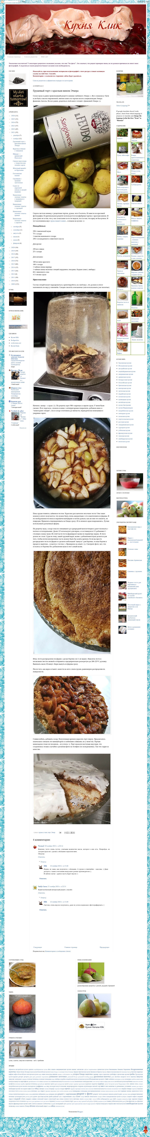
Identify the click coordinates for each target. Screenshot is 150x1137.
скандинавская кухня (126, 424)
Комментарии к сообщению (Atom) (58, 951)
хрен (73, 1104)
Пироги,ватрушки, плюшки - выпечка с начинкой (137, 240)
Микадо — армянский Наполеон (17, 156)
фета (136, 1101)
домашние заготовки (58, 1076)
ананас (74, 1069)
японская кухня (124, 441)
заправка (24, 1079)
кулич (67, 1084)
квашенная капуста (57, 1081)
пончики (103, 1091)
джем (30, 1077)
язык (49, 1106)
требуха (91, 1101)
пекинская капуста (100, 1089)
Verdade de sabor (17, 411)
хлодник (53, 1104)
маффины (39, 1086)
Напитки (134, 307)
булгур (129, 1072)
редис (47, 1094)
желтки (117, 1076)
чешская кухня (123, 436)
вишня (55, 1074)
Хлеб (119, 320)
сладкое (28, 1099)
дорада (91, 1077)
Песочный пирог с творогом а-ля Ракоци (134, 607)
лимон (132, 1084)
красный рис (40, 1084)
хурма (76, 1104)
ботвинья (70, 1072)
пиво (39, 1091)
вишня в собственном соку (65, 1074)
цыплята (93, 1104)
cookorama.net (16, 343)
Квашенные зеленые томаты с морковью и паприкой (19, 198)
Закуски (134, 140)
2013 (13, 271)
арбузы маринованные (90, 1069)
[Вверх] (145, 1130)
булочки (134, 1072)
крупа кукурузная (59, 1084)
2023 (13, 126)
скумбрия (123, 1096)
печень (21, 1091)
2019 (13, 251)
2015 (13, 264)
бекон (18, 1072)
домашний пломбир (83, 1077)
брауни (76, 1072)
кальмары (128, 1079)
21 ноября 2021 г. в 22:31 (57, 886)
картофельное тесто (33, 1081)
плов (58, 1091)
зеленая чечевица (33, 1079)
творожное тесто (14, 1101)
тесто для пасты (44, 1101)
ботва (66, 1072)
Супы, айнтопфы (123, 155)
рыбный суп (57, 1096)
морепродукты (72, 1086)
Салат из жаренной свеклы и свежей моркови (19, 189)
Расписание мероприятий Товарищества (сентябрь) (15, 393)
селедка (100, 1096)
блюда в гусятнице (59, 1072)
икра (53, 1079)
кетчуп (98, 1081)
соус (90, 1099)
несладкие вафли (26, 1089)
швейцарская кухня (125, 439)
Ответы (43, 862)
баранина (127, 1069)
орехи (67, 1088)
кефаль (102, 1081)
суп (114, 1098)
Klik (45, 866)
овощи (41, 1088)
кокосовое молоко (138, 1081)
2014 (13, 267)
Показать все (23, 428)
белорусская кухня (125, 380)
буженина (124, 1072)
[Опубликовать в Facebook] (72, 833)
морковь (81, 1086)
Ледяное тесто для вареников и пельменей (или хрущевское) (134, 585)
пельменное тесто (116, 1089)
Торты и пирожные (120, 272)
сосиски (86, 1099)
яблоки (32, 1106)
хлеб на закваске (37, 1104)
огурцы (51, 1088)
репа (56, 1094)
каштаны (45, 1081)
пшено (27, 1094)
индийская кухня (124, 394)
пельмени (108, 1089)
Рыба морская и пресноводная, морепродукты (122, 189)
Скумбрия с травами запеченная (18, 180)
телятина (23, 1101)
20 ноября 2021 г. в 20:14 (54, 846)
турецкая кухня (124, 427)
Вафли (119, 353)
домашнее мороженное (42, 1077)
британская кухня (124, 385)
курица (101, 1083)
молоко (63, 1086)
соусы (94, 1099)
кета (94, 1081)
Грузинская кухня (124, 363)
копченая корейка (20, 1084)
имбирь (57, 1079)
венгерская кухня (124, 388)
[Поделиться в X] (70, 833)
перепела (134, 1089)
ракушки (35, 1094)
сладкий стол (19, 1098)
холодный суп (61, 1103)
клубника (129, 1081)
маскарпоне (32, 1086)
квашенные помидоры (82, 1081)
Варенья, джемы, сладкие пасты (137, 273)
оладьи (62, 1089)
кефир (106, 1081)
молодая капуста (55, 1086)
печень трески (27, 1091)
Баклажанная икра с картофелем (135, 528)
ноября (16, 138)
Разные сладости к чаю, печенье (137, 257)
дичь (34, 1077)
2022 (13, 129)
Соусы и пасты (136, 203)
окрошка (57, 1089)
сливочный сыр (53, 1099)
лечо (127, 1084)
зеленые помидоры (45, 1079)
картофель (24, 1081)
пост (119, 1091)
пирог (43, 1091)
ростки (27, 1096)
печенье (34, 1091)
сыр (129, 1099)
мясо (103, 1086)
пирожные (53, 1091)
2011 (13, 277)
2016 (13, 261)
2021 (13, 132)
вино (44, 1074)
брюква (104, 1072)
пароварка (78, 1089)
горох (100, 1074)
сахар (82, 1096)
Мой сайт (44, 56)
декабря (16, 135)
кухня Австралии (124, 405)
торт (49, 832)
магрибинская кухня (125, 411)
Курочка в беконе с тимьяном (19, 150)
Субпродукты (136, 184)
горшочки (106, 1074)
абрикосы (12, 1069)
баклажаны (113, 1069)
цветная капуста (82, 1104)
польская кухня (123, 416)
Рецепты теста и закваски (123, 303)
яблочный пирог (42, 1106)
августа (16, 233)
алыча (53, 1069)
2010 (13, 280)
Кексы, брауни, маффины (136, 219)
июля (15, 236)
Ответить (41, 857)
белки (22, 1072)
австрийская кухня (125, 368)
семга (104, 1096)
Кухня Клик (15, 346)
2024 (13, 122)
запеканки (18, 1079)
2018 (13, 254)
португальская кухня (125, 419)
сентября (16, 230)
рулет (35, 1096)
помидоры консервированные (90, 1091)
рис (121, 1094)
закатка (133, 1076)
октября (16, 226)
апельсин (80, 1069)
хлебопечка (47, 1104)
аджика (31, 1069)
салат (78, 1096)
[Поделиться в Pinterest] (74, 833)
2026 (13, 116)
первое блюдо (127, 1088)
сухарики (119, 1099)
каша (41, 1081)
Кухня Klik (15, 337)
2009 (13, 284)
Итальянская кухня (125, 366)
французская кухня (125, 433)
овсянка (46, 1089)
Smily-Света (42, 886)
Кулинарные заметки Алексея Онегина (17, 357)
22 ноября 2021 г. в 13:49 (59, 902)
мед (48, 1086)
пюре (30, 1094)
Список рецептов (30, 56)
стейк (98, 1099)
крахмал (47, 1084)
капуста (17, 1081)
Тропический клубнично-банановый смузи (134, 618)
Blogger (80, 1111)
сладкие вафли (132, 1096)
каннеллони (139, 1079)
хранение (68, 1104)
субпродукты (104, 1099)
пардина (72, 1089)
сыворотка (125, 1099)
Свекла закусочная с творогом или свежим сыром (19, 163)
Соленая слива (133, 549)
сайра (73, 1096)
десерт (20, 1076)
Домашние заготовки (135, 320)
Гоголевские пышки (17, 174)
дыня (112, 1077)
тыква (109, 1101)
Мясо (119, 172)
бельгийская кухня (125, 382)
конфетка (12, 1084)
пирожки (47, 1091)
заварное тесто (125, 1077)
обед (37, 1088)
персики (140, 1089)
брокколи (94, 1072)
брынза (99, 1072)
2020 (13, 247)
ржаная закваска (108, 1094)
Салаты (119, 138)
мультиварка (88, 1086)
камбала (134, 1079)
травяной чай (85, 1101)
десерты (26, 1077)
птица (11, 1094)
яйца (53, 1106)
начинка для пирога (137, 1086)
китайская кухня (124, 402)
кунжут (71, 1084)
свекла (86, 1096)
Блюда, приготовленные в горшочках (137, 157)
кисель (112, 1081)
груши (41, 832)
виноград (49, 1074)
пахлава (91, 1089)
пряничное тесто (137, 1091)
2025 (13, 119)
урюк (123, 1101)
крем (52, 1084)
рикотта (116, 1094)
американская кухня (125, 374)
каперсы (11, 1081)
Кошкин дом (16, 401)
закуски (11, 1079)
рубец (31, 1096)
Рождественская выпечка (123, 339)
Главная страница (14, 56)
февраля (16, 243)
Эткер (53, 832)
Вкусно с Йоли (16, 370)
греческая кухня (124, 391)
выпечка (89, 1074)
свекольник (93, 1096)
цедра (89, 1104)
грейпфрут (113, 1074)
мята (106, 1086)
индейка (63, 1079)
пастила (83, 1089)
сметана (76, 1099)
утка (127, 1101)
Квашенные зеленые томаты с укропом (19, 220)
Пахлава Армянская (135, 560)
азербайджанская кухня (126, 371)
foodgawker (15, 340)
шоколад (12, 1106)
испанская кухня (124, 396)
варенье (140, 1072)
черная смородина (102, 1104)
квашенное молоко (69, 1081)
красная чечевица (31, 1084)
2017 (13, 257)
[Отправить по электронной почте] (65, 833)
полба (61, 1091)
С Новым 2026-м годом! (16, 404)
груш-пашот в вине (58, 221)
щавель (22, 1106)
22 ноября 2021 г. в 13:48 (59, 866)
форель (11, 1104)
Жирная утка (16, 388)
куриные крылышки (79, 1084)
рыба (51, 1096)
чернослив (112, 1103)
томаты (67, 1101)
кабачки (111, 1079)
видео (40, 1074)
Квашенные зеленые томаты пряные (19, 213)
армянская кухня (124, 377)
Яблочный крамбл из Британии (19, 169)
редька (51, 1094)
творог (140, 1099)
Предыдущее (104, 947)
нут (33, 1089)
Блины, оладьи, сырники (122, 237)
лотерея (140, 1084)
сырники (134, 1099)
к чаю (45, 832)
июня (15, 240)
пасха (87, 1089)
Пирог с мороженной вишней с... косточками (135, 540)
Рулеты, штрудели (123, 256)
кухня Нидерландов (125, 408)
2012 (13, 274)
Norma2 (41, 846)
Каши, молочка (137, 339)
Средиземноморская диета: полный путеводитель (17, 362)
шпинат (17, 1106)
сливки (34, 1099)
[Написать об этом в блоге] (67, 833)
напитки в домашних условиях (120, 1086)
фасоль (131, 1101)
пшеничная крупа (19, 1094)
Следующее (37, 947)
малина (25, 1086)
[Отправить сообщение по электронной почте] (59, 832)
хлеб (29, 1103)
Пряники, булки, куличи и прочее (137, 287)
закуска (139, 1076)
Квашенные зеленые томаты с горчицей (19, 206)
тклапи (62, 1101)
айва (49, 1069)
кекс (91, 1081)
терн (27, 1101)
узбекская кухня (124, 430)
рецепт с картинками (67, 1094)
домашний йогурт (72, 1077)
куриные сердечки (91, 1084)
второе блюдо (79, 1074)
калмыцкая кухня (124, 399)
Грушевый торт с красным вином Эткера (19, 143)
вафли (11, 1074)
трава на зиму (77, 1101)
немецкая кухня (124, 413)
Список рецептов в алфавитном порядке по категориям (53, 80)
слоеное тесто (68, 1099)
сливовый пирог (42, 1099)
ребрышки (42, 1094)
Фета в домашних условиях (134, 628)
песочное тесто (14, 1091)
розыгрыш (18, 1096)
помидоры (76, 1091)
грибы (132, 1074)
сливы (61, 1099)
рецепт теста (98, 1094)
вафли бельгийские (20, 1074)
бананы (120, 1069)
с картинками (67, 1096)
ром (23, 1096)
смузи (82, 1099)
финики (140, 1101)
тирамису (52, 1101)
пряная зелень (126, 1091)
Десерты (120, 289)
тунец (96, 1101)
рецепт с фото (84, 1093)
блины (52, 1072)
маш (45, 1086)
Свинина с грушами (135, 571)
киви (109, 1081)
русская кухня (123, 422)
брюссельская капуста (114, 1072)
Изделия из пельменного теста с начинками (121, 220)
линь (136, 1084)
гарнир (95, 1074)
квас (49, 1081)
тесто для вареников (34, 1101)
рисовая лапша (127, 1094)
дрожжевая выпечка (102, 1076)
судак (110, 1099)
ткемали (58, 1101)
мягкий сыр (96, 1086)
